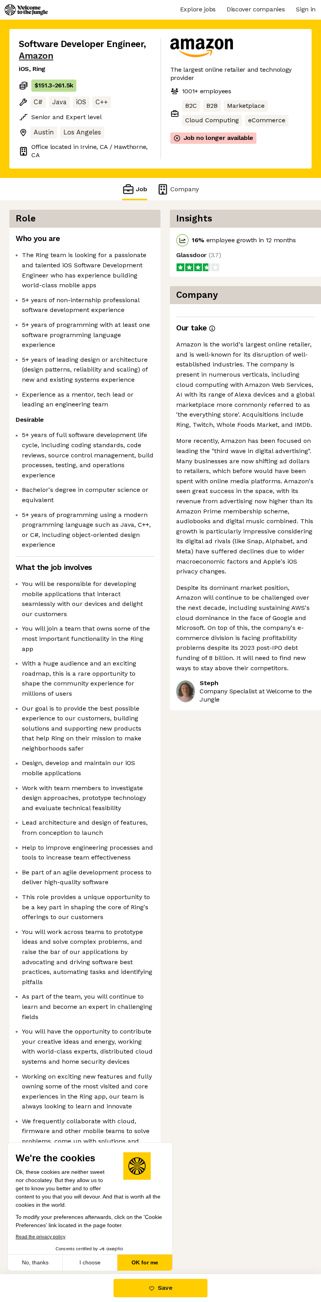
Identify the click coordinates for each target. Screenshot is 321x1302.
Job (141, 189)
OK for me (145, 1262)
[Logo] (26, 9)
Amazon (36, 56)
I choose (90, 1262)
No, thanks (35, 1262)
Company (184, 189)
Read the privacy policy (40, 1237)
